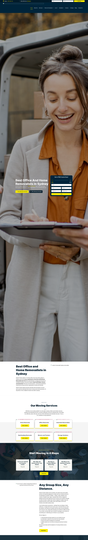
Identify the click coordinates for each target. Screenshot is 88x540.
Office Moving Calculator (37, 191)
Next (61, 194)
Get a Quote (25, 425)
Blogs (76, 7)
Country (66, 7)
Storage (71, 7)
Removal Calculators (49, 7)
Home (31, 7)
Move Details (70, 182)
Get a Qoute (63, 425)
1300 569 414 (10, 1)
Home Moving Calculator (23, 191)
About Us (36, 7)
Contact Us (80, 7)
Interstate (61, 7)
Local (56, 7)
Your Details (52, 182)
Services (40, 7)
